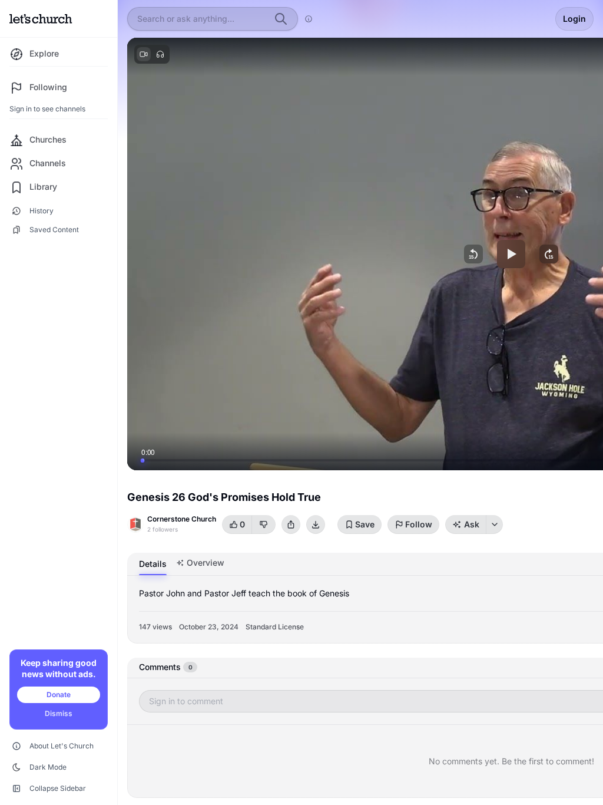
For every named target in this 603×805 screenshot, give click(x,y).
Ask (471, 524)
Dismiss (58, 713)
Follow (418, 524)
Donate (59, 694)
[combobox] (202, 19)
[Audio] (160, 54)
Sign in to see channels (47, 108)
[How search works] (309, 19)
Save (365, 524)
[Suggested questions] (494, 524)
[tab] (153, 564)
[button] (473, 254)
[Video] (144, 54)
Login (574, 19)
